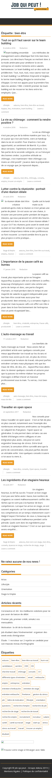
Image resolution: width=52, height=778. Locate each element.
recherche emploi (9, 717)
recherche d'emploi (21, 705)
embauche (39, 677)
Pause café (44, 323)
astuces (17, 105)
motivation (16, 108)
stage (42, 545)
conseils (40, 178)
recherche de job (39, 705)
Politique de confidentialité (35, 771)
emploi (4, 181)
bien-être (24, 105)
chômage (32, 178)
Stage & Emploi (9, 250)
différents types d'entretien (13, 677)
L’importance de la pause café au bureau (22, 263)
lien (9, 108)
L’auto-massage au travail (17, 334)
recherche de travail (29, 711)
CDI (32, 666)
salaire (46, 717)
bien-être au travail (36, 105)
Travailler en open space (16, 407)
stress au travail (9, 728)
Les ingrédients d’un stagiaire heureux (25, 480)
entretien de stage (31, 688)
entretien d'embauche (11, 688)
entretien (26, 683)
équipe (4, 108)
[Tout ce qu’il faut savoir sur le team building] (16, 52)
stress (45, 722)
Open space (34, 469)
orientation (40, 700)
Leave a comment (34, 181)
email (30, 677)
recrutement (25, 717)
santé (4, 722)
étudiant (5, 734)
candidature (7, 666)
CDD (26, 666)
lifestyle (30, 700)
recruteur (37, 717)
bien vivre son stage (34, 542)
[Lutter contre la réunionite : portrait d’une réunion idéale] (16, 201)
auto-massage (19, 396)
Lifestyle (6, 105)
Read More (8, 99)
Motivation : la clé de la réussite (16, 627)
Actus (4, 579)
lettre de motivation (15, 700)
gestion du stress (40, 694)
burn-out (44, 660)
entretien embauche (10, 694)
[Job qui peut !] (26, 11)
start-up (36, 722)
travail (21, 728)
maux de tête (6, 399)
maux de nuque (40, 396)
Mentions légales (12, 771)
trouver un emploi (15, 181)
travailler (43, 469)
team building (26, 108)
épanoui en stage (15, 545)
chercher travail (8, 671)
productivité (6, 326)
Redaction (24, 48)
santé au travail (16, 722)
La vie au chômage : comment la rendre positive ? (26, 121)
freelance (26, 694)
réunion (11, 254)
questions (6, 705)
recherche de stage (31, 545)
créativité (25, 323)
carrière (18, 666)
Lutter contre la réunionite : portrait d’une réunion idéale (23, 190)
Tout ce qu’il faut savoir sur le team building (23, 42)
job (3, 700)
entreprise (34, 323)
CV (39, 671)
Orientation (6, 589)
